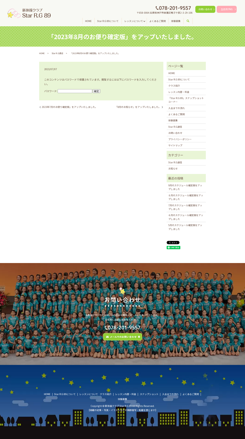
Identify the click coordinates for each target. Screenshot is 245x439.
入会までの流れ (176, 108)
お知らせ (173, 168)
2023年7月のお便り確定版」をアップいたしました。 (69, 107)
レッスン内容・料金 (178, 92)
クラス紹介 (174, 85)
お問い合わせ (205, 9)
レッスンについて (133, 21)
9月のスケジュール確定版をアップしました (185, 187)
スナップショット (149, 394)
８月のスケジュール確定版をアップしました (185, 197)
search (190, 21)
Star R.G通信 (57, 53)
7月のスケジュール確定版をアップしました (185, 207)
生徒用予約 (226, 9)
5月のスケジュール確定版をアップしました (185, 226)
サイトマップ (175, 145)
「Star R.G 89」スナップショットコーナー (186, 99)
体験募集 (175, 21)
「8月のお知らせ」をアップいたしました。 (138, 107)
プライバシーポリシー (180, 139)
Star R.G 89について (108, 21)
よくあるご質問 (157, 21)
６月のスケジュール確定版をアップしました (185, 216)
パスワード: (51, 91)
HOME (88, 21)
